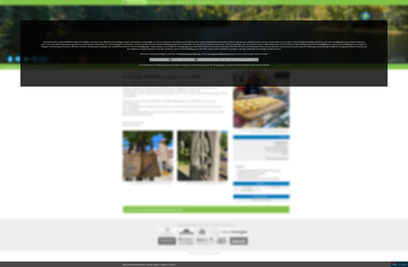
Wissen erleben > (153, 265)
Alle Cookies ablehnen (183, 59)
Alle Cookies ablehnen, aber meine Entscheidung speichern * (227, 59)
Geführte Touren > (168, 265)
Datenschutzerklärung (189, 53)
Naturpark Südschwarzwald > (134, 265)
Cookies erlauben (159, 59)
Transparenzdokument (219, 53)
